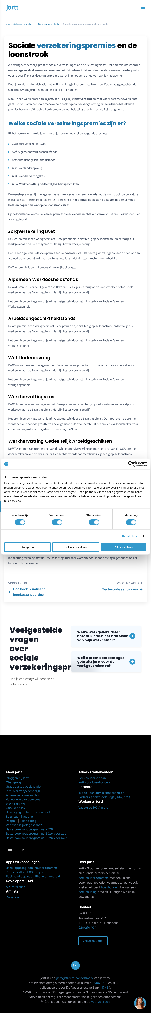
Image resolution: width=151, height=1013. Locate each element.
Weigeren (28, 547)
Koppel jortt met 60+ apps (24, 872)
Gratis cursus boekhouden (24, 786)
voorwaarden (100, 1001)
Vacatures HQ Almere (93, 807)
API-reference (15, 887)
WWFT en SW (15, 803)
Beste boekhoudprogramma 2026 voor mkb (36, 838)
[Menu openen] (143, 7)
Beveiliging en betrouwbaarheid (28, 812)
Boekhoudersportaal (92, 778)
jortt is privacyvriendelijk (23, 791)
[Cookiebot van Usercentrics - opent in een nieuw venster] (131, 464)
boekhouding (87, 892)
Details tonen (130, 535)
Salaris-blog (28, 821)
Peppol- (11, 821)
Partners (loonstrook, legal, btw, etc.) (104, 797)
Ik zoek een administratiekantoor (101, 793)
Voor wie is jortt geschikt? (24, 825)
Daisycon (12, 897)
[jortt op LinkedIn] (23, 850)
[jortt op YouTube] (10, 850)
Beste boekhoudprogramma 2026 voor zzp (36, 833)
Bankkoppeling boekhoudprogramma (32, 868)
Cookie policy (15, 808)
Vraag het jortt (92, 940)
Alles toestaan (123, 547)
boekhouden (109, 887)
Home (7, 24)
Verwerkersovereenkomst (23, 799)
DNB (105, 987)
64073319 (100, 983)
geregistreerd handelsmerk (74, 978)
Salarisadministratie (24, 24)
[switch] (57, 522)
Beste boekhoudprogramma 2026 (29, 829)
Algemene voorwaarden (22, 795)
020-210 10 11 (88, 927)
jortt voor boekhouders (94, 782)
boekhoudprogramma (93, 878)
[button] (106, 636)
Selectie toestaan (76, 547)
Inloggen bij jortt (17, 778)
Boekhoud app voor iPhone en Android (33, 876)
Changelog (13, 782)
